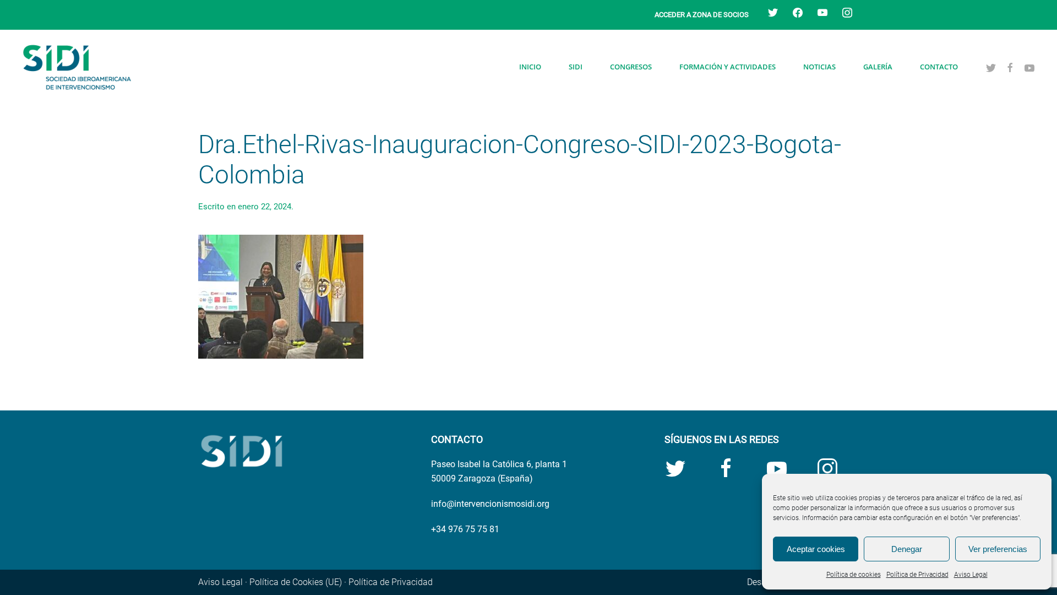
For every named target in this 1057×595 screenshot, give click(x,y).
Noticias (819, 67)
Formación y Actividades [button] (727, 67)
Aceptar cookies (816, 549)
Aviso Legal (971, 574)
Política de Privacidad (917, 574)
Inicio (530, 67)
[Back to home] (77, 67)
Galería (877, 67)
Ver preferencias (997, 549)
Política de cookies (853, 574)
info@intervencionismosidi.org (490, 504)
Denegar (906, 549)
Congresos (631, 67)
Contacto (939, 67)
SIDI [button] (575, 67)
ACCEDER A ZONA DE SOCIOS (702, 14)
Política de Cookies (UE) (295, 582)
